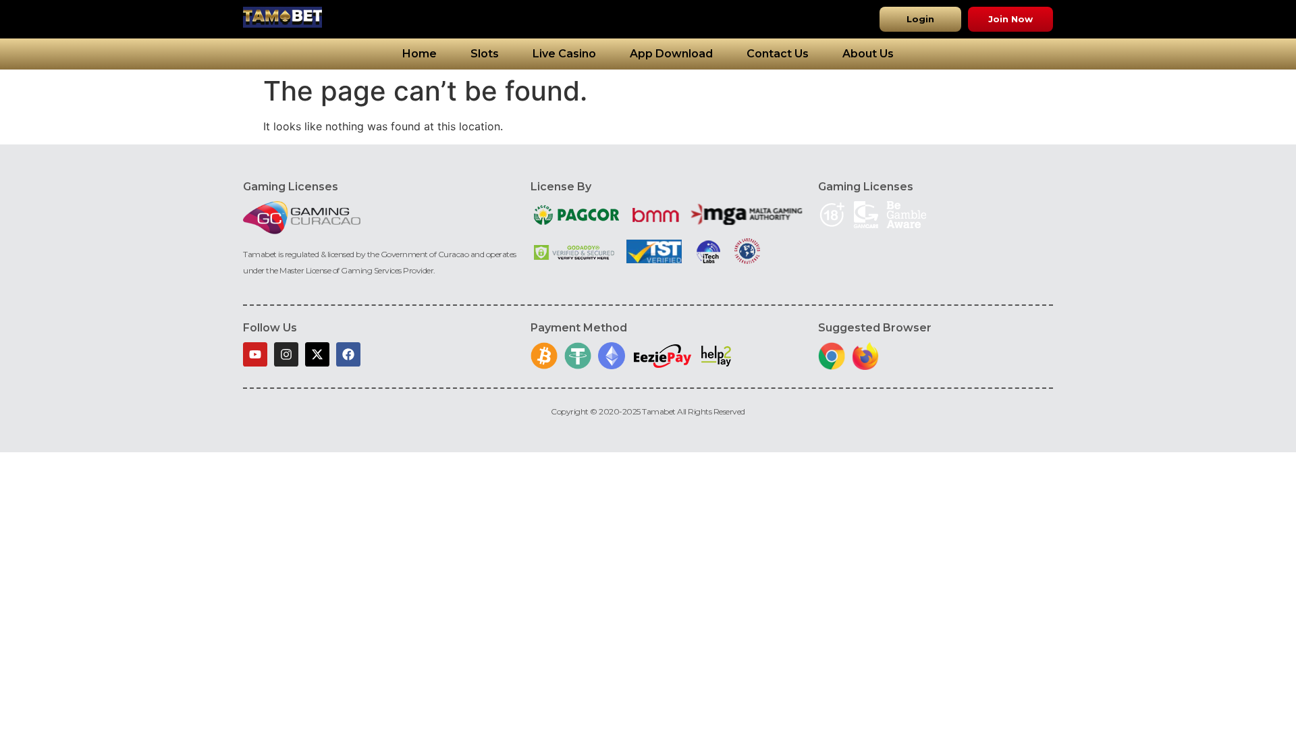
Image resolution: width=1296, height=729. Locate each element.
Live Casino (564, 53)
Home (419, 53)
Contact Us (778, 53)
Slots (484, 53)
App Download (671, 53)
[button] (920, 19)
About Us (868, 53)
